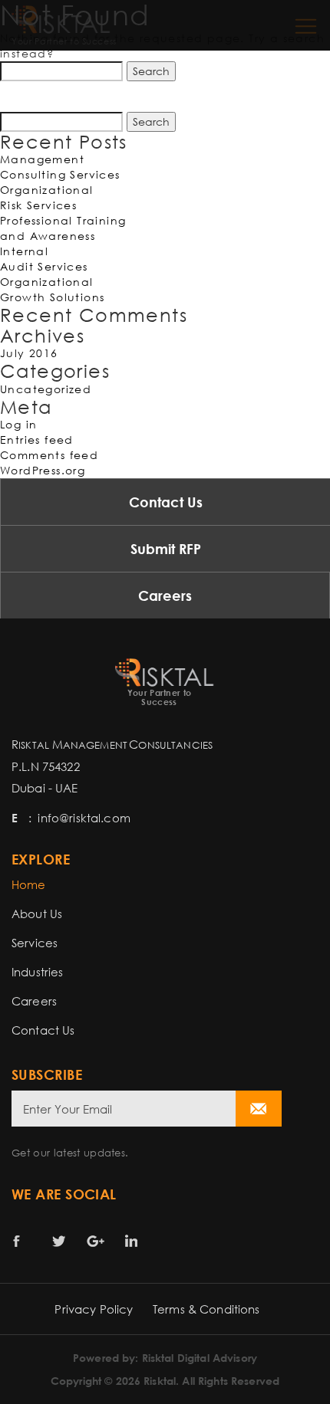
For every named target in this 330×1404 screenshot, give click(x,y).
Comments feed (49, 454)
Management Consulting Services (60, 167)
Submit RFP (165, 548)
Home (29, 884)
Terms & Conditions (206, 1309)
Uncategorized (45, 388)
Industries (38, 972)
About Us (37, 913)
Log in (18, 424)
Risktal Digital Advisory (199, 1357)
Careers (165, 595)
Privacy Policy (93, 1309)
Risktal (160, 1380)
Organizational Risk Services (47, 197)
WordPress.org (42, 470)
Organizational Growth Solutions (52, 289)
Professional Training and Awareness (63, 228)
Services (35, 943)
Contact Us (166, 502)
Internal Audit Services (44, 258)
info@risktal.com (84, 818)
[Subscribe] (259, 1109)
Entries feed (37, 439)
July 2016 (29, 352)
